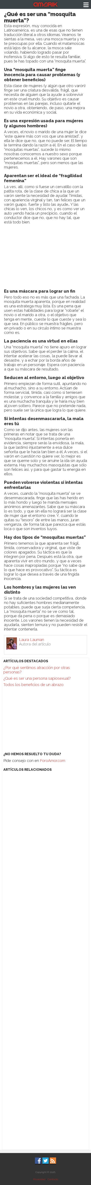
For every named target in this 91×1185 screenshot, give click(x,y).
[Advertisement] (45, 257)
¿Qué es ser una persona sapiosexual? (37, 678)
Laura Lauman (31, 639)
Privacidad (39, 1179)
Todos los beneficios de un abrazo (33, 684)
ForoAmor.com (52, 760)
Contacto (53, 1179)
